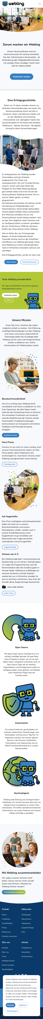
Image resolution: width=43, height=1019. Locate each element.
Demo (4, 915)
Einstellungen (18, 999)
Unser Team (11, 262)
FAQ (23, 932)
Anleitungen (26, 915)
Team (4, 956)
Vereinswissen (27, 956)
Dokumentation (21, 748)
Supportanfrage (10, 547)
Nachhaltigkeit (7, 969)
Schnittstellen (7, 923)
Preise (8, 300)
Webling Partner (8, 961)
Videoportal (26, 923)
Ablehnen (23, 1005)
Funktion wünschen (9, 936)
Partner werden (8, 965)
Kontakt (5, 948)
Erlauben (10, 1005)
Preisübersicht (9, 464)
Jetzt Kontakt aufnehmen (13, 892)
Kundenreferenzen (29, 262)
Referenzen (6, 932)
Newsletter (26, 952)
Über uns (5, 952)
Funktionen (6, 919)
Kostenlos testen (21, 76)
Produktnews (27, 948)
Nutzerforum (26, 919)
